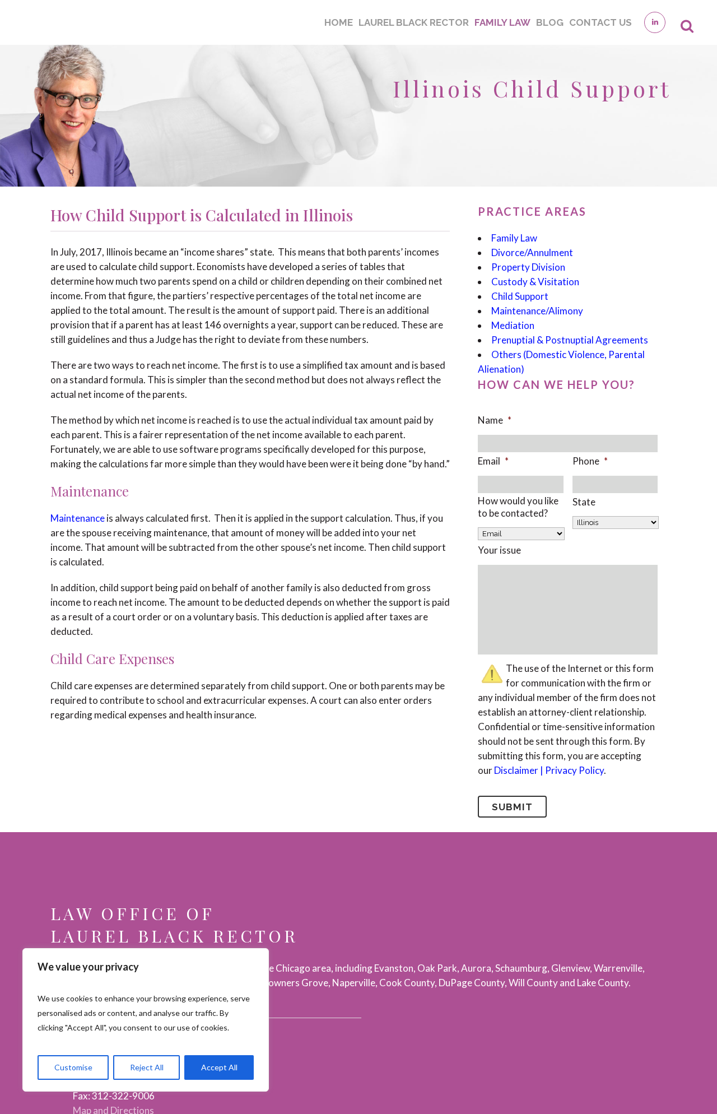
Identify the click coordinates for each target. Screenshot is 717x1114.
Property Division (528, 267)
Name (494, 420)
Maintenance (77, 518)
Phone (590, 461)
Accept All (219, 1067)
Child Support (519, 296)
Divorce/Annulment (532, 252)
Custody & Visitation (535, 281)
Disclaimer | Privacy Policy (549, 770)
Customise (73, 1067)
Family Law (514, 238)
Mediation (512, 325)
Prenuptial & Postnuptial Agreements (569, 340)
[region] (145, 1020)
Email (493, 461)
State (583, 502)
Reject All (147, 1067)
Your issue (499, 550)
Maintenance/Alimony (537, 311)
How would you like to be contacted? (518, 507)
